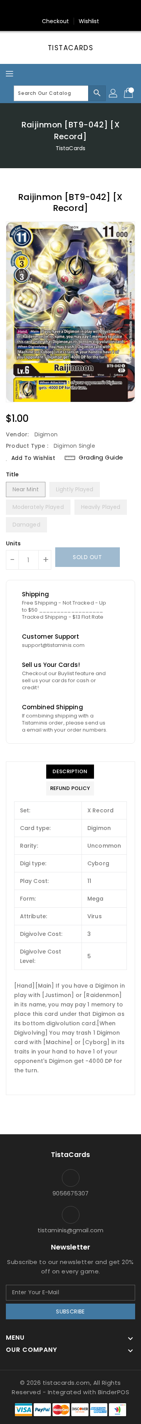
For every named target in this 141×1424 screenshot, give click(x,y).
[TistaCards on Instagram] (70, 9)
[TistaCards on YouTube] (85, 9)
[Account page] (113, 93)
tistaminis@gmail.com (70, 1230)
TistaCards (71, 48)
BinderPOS (114, 1392)
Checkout (55, 21)
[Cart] (129, 93)
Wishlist (89, 21)
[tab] (70, 772)
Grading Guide (101, 457)
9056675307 (70, 1193)
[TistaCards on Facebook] (55, 9)
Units (13, 543)
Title (12, 474)
